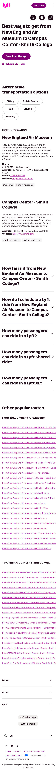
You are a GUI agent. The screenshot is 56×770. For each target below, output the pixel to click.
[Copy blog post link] (50, 17)
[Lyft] (6, 5)
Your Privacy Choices (14, 755)
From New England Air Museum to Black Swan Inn (26, 548)
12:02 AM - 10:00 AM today (17, 167)
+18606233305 (17, 175)
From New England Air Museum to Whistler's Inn (26, 493)
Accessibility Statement (34, 751)
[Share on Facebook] (42, 17)
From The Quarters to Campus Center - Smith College (29, 637)
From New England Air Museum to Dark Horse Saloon (28, 498)
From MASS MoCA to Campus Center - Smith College (28, 653)
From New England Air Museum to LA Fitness (24, 518)
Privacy (17, 751)
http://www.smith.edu (23, 233)
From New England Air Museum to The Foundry (25, 472)
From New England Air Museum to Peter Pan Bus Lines (29, 452)
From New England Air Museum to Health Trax (25, 508)
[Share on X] (33, 17)
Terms (8, 751)
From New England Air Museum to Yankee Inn (24, 528)
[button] (51, 5)
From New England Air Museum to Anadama (23, 503)
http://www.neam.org (22, 178)
